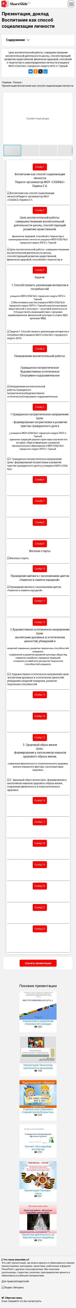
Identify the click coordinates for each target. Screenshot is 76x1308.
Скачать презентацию (38, 963)
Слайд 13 (39, 694)
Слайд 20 (39, 886)
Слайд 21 (39, 907)
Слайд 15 (39, 737)
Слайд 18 (39, 843)
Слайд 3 (39, 270)
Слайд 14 (39, 716)
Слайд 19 (39, 864)
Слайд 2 (39, 210)
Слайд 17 (39, 821)
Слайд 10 (39, 568)
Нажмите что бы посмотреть (25, 1301)
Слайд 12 (39, 622)
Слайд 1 (39, 166)
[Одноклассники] (35, 71)
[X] (40, 71)
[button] (69, 96)
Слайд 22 (39, 928)
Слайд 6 (39, 479)
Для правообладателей (15, 1281)
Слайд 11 (39, 600)
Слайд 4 (39, 348)
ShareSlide (20, 3)
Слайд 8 (39, 522)
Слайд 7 (39, 500)
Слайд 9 (39, 543)
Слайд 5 (39, 407)
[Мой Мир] (45, 71)
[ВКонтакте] (30, 71)
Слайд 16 (39, 800)
